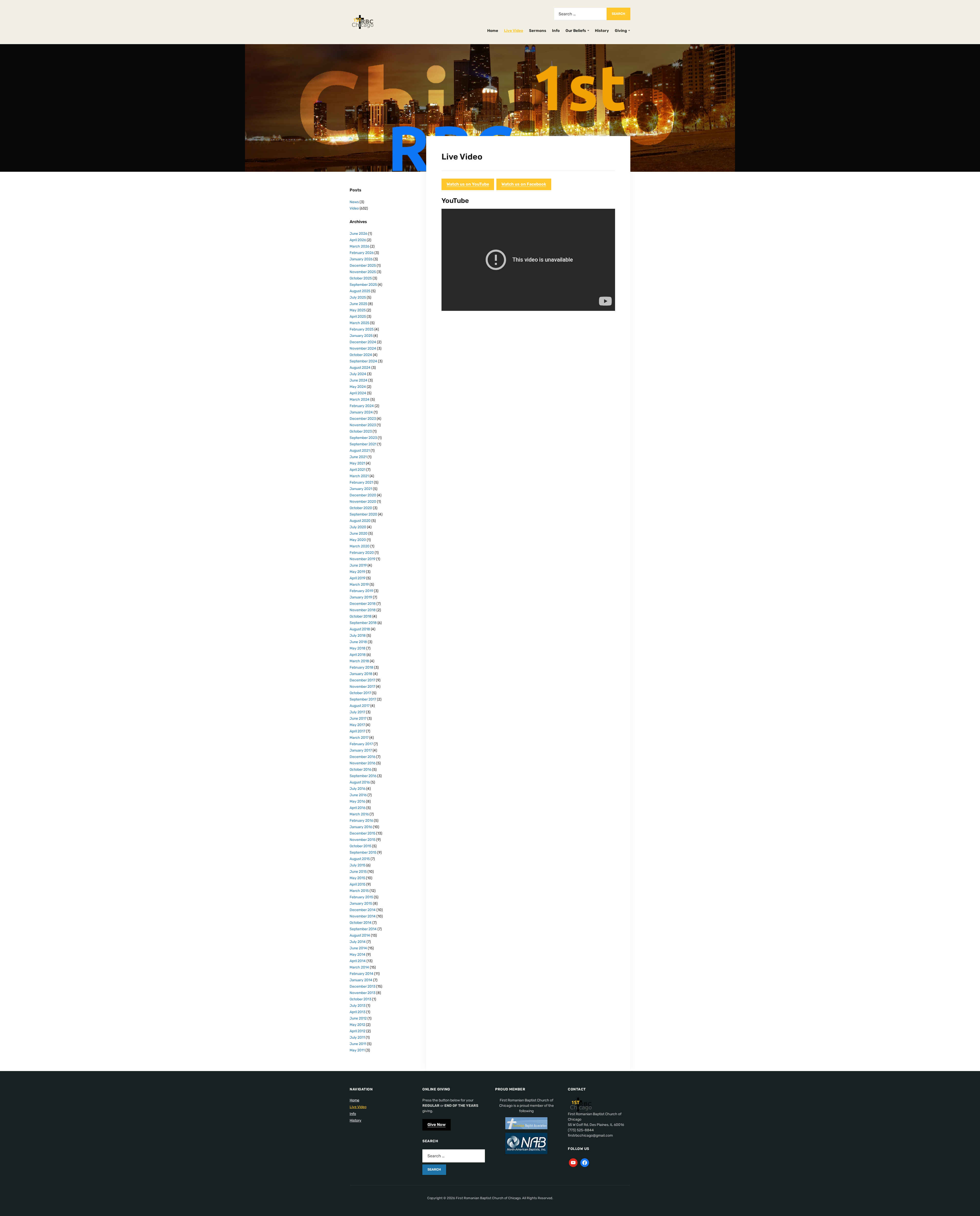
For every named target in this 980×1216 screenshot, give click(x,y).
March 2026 (359, 246)
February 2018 (361, 667)
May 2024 (358, 387)
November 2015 (362, 840)
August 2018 (360, 629)
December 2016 (362, 757)
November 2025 (363, 272)
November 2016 (362, 763)
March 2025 (359, 323)
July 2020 (358, 527)
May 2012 (357, 1025)
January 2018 (361, 674)
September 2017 (363, 699)
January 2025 (361, 336)
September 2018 (363, 623)
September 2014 (363, 929)
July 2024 (358, 374)
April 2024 (358, 393)
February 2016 (361, 820)
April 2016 (357, 808)
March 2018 (359, 661)
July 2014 (358, 942)
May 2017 (357, 725)
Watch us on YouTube (468, 184)
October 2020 (361, 508)
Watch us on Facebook (523, 184)
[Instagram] (573, 1162)
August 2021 (360, 450)
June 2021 (358, 457)
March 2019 (359, 584)
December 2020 (363, 495)
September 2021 (363, 444)
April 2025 (358, 316)
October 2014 (361, 922)
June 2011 (358, 1044)
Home (492, 30)
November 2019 (362, 559)
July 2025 (358, 297)
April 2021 (357, 470)
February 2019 (361, 591)
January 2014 (361, 980)
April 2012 (357, 1031)
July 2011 (357, 1037)
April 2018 (358, 655)
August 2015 (360, 859)
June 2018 (358, 642)
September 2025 (363, 284)
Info (556, 30)
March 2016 (359, 814)
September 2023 (363, 438)
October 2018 (361, 616)
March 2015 (359, 891)
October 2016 (360, 769)
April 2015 (357, 884)
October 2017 (360, 693)
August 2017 (360, 706)
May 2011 (357, 1050)
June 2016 (358, 795)
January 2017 (361, 750)
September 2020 (363, 514)
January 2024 (361, 412)
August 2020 (360, 521)
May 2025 (358, 310)
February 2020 (362, 552)
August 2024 (360, 367)
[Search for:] (580, 14)
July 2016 (357, 789)
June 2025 (358, 304)
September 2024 (363, 361)
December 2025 (363, 265)
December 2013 (362, 986)
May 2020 (358, 540)
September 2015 (363, 852)
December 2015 (362, 833)
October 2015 (360, 846)
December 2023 (363, 418)
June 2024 (359, 380)
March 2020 (360, 546)
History (602, 30)
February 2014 (361, 974)
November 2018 (363, 610)
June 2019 (358, 565)
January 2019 (361, 597)
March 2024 (360, 399)
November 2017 (362, 686)
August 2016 (360, 782)
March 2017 (359, 737)
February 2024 (362, 406)
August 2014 (360, 935)
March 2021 (359, 476)
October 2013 (360, 999)
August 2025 (360, 291)
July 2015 (357, 865)
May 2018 (357, 648)
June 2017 (358, 718)
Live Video (513, 30)
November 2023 (363, 425)
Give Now (436, 1124)
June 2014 (358, 948)
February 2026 (362, 253)
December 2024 (363, 342)
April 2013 (357, 1012)
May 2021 (357, 463)
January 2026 (361, 259)
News (354, 202)
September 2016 (363, 776)
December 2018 (363, 603)
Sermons (537, 30)
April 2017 (357, 731)
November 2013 (362, 993)
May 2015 (357, 878)
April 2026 (358, 240)
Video (354, 208)
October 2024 (361, 355)
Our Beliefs (576, 30)
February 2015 (361, 897)
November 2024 (363, 348)
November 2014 (363, 916)
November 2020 (363, 501)
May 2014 (357, 954)
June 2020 (359, 533)
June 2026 (358, 233)
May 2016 (357, 801)
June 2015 (358, 871)
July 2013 (357, 1005)
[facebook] (584, 1162)
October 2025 (361, 278)
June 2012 (358, 1018)
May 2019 (357, 572)
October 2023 (361, 431)
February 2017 (361, 744)
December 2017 (362, 680)
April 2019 (357, 578)
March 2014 (359, 967)
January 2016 (361, 827)
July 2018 (358, 635)
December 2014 (363, 910)
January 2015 (361, 903)
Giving (621, 30)
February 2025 (362, 329)
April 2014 (358, 961)
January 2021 (361, 489)
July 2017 (357, 712)
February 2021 (361, 482)
